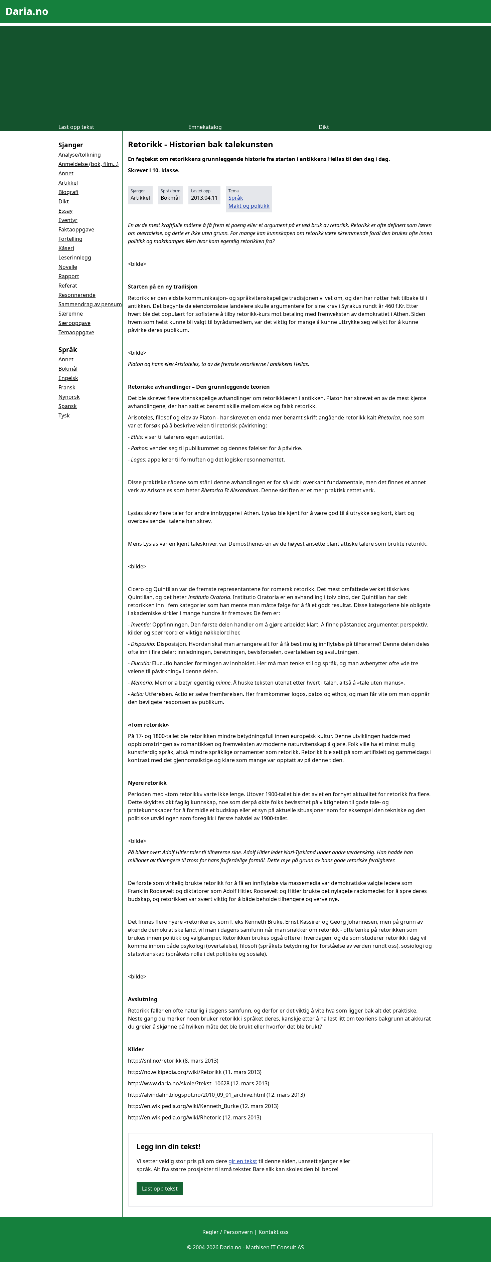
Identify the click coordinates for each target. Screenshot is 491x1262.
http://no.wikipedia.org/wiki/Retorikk (175, 1072)
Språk (235, 197)
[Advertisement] (245, 73)
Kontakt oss (274, 1232)
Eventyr (67, 220)
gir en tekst (242, 1161)
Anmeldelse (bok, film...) (88, 164)
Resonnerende (77, 295)
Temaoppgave (76, 332)
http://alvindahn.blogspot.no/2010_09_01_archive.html (196, 1094)
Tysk (64, 415)
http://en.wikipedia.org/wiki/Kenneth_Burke (183, 1106)
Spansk (67, 406)
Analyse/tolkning (79, 154)
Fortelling (70, 238)
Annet (65, 173)
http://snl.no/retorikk (155, 1060)
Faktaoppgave (76, 229)
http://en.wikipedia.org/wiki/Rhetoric (174, 1117)
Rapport (68, 276)
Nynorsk (69, 396)
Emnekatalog (205, 127)
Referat (67, 285)
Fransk (66, 387)
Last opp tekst (76, 127)
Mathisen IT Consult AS (275, 1247)
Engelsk (68, 378)
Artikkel (68, 182)
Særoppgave (74, 323)
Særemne (70, 313)
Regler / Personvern (227, 1232)
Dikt (324, 127)
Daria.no (26, 11)
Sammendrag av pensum (90, 304)
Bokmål (67, 368)
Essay (65, 210)
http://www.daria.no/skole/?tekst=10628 (178, 1083)
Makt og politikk (249, 205)
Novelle (67, 267)
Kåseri (66, 248)
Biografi (68, 192)
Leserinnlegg (74, 257)
